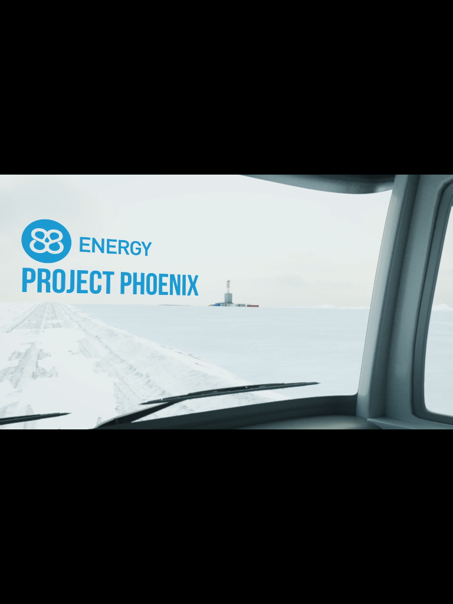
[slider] (227, 592)
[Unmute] (411, 592)
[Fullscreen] (439, 592)
